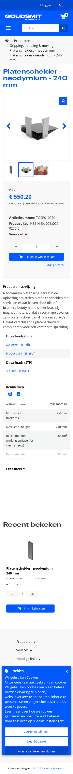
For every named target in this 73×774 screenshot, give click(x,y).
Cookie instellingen (36, 731)
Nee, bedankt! (36, 741)
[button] (17, 393)
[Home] (23, 17)
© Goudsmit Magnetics (49, 768)
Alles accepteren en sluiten (36, 751)
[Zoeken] (63, 28)
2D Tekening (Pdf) (18, 344)
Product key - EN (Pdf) (20, 353)
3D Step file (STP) (17, 371)
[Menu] (8, 28)
